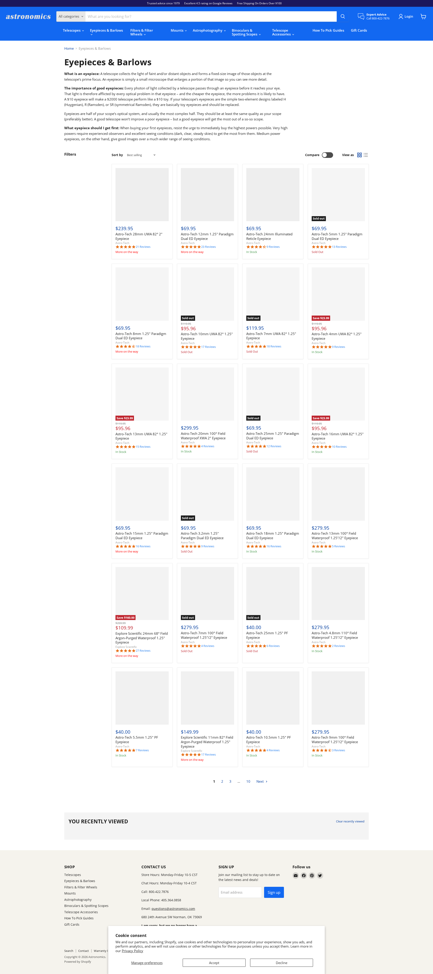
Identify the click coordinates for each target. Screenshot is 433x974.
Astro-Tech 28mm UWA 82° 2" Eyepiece (138, 236)
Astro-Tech (122, 243)
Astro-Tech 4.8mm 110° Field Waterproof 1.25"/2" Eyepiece (335, 635)
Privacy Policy (132, 950)
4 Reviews (207, 446)
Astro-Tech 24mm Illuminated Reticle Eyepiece (269, 236)
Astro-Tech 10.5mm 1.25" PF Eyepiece (268, 739)
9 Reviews (273, 247)
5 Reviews (338, 546)
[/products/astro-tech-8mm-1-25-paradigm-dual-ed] (142, 294)
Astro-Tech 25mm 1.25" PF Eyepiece (267, 635)
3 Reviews (338, 750)
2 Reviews (338, 646)
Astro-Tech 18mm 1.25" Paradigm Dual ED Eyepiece (272, 535)
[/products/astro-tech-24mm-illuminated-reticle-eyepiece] (272, 194)
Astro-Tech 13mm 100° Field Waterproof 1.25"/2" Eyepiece (335, 535)
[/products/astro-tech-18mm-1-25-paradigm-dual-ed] (272, 494)
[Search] (343, 16)
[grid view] (359, 155)
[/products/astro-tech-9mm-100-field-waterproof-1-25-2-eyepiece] (338, 698)
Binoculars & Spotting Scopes (245, 32)
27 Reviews (143, 651)
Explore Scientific (126, 647)
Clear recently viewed (350, 821)
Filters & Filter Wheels (141, 32)
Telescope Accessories (282, 32)
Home (69, 48)
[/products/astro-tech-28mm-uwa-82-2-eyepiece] (142, 194)
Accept (214, 962)
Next (260, 781)
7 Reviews (142, 750)
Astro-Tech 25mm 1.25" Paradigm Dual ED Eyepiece (272, 435)
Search (68, 951)
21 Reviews (143, 247)
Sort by (117, 155)
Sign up (274, 892)
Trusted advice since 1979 (163, 3)
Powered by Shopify (77, 962)
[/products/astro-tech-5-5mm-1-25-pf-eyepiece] (142, 698)
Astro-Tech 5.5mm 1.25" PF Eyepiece (136, 739)
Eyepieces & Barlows (106, 30)
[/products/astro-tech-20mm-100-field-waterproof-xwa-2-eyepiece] (207, 394)
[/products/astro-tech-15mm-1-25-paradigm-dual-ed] (142, 494)
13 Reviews (339, 247)
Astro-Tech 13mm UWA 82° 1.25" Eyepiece (141, 436)
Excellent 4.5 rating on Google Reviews (208, 3)
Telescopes (72, 30)
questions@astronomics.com (173, 908)
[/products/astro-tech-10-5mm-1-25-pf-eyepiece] (272, 698)
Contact (83, 951)
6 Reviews (273, 646)
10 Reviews (339, 447)
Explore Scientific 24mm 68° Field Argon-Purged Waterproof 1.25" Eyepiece (141, 637)
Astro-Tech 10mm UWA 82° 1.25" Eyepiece (207, 336)
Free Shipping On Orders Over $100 (259, 3)
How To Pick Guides (328, 30)
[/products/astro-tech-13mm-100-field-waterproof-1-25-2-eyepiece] (338, 494)
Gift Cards (359, 30)
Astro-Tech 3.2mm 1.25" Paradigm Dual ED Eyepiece (202, 535)
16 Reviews (143, 546)
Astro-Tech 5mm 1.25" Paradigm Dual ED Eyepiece (337, 236)
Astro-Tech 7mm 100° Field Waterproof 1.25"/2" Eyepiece (204, 635)
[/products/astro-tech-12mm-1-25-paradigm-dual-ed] (207, 194)
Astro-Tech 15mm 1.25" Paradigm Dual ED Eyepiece (141, 535)
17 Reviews (208, 347)
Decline (281, 962)
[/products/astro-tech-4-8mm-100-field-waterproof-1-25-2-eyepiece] (338, 593)
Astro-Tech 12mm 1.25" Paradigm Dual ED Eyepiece (207, 236)
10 (248, 781)
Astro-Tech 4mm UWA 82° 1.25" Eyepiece (337, 336)
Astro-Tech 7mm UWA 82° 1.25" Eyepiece (271, 335)
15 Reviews (143, 447)
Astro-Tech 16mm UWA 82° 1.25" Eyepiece (338, 436)
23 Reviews (208, 247)
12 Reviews (274, 446)
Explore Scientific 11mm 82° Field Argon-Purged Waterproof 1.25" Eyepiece (207, 741)
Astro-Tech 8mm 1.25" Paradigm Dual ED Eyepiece (140, 335)
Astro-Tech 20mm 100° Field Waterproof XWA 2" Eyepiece (203, 435)
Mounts (177, 30)
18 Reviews (143, 346)
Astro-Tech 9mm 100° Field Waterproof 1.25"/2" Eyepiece (335, 739)
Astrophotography (208, 30)
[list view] (366, 155)
